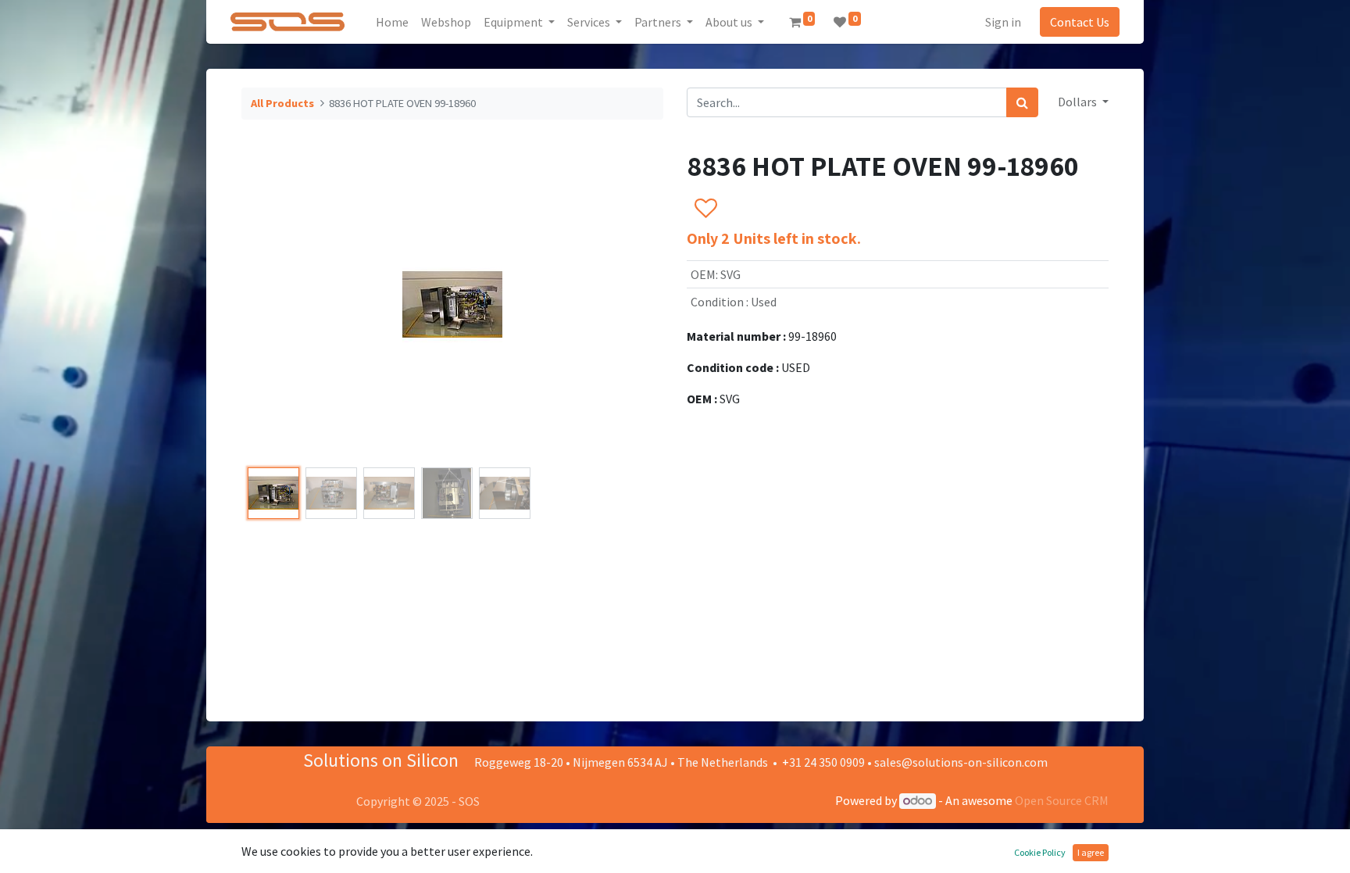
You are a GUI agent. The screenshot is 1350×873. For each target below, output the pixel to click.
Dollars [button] (1078, 101)
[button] (273, 304)
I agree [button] (1090, 852)
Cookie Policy (1040, 852)
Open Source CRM (1062, 800)
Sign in (1003, 22)
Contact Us (1079, 22)
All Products (282, 103)
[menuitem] (392, 22)
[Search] (1022, 102)
